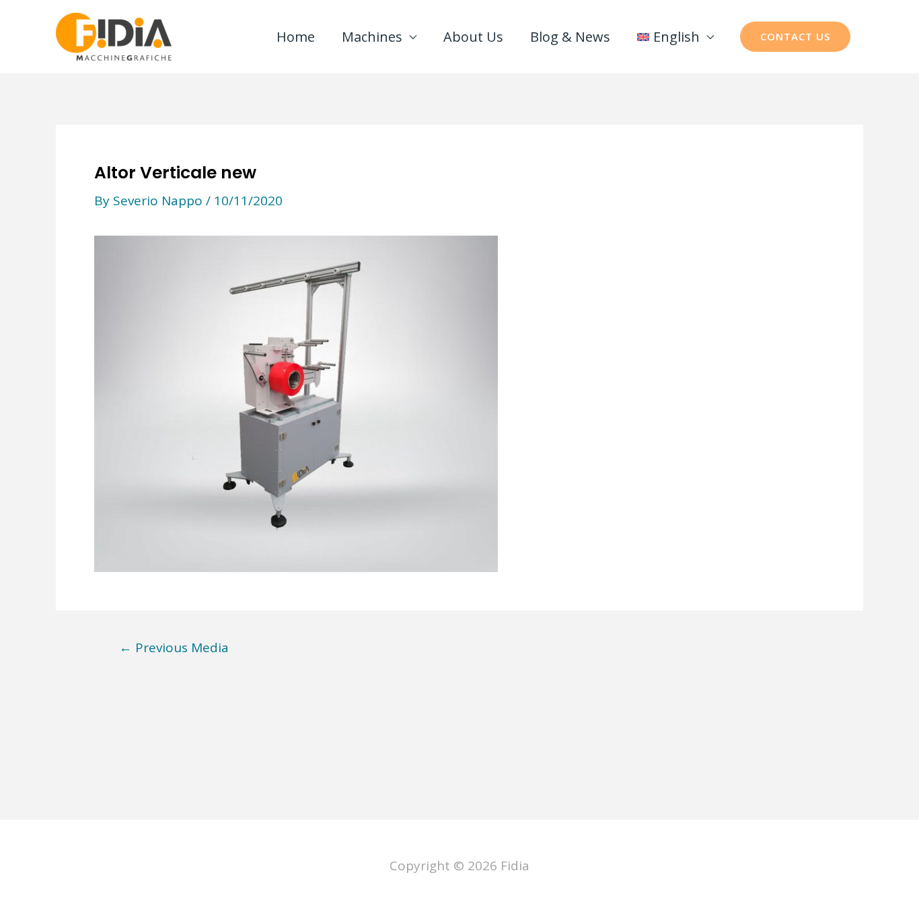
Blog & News (570, 37)
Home (296, 37)
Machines (372, 37)
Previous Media (174, 647)
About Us (473, 37)
